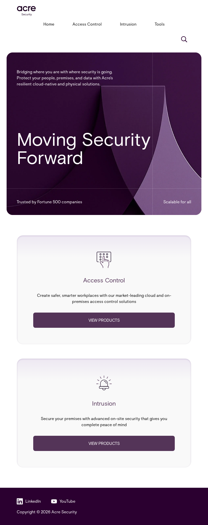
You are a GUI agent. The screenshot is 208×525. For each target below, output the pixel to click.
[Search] (184, 39)
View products (104, 320)
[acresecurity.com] (104, 11)
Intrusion (128, 24)
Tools (160, 24)
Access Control (87, 24)
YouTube (67, 501)
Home (48, 24)
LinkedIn (33, 501)
